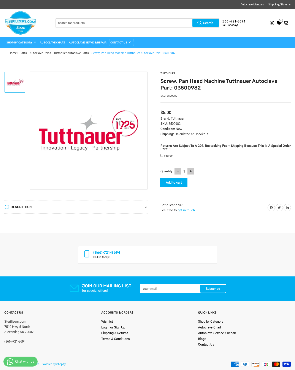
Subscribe (213, 289)
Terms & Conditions (115, 339)
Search (208, 23)
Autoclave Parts (40, 53)
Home (13, 53)
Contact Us (206, 344)
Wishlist (107, 322)
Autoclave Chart (209, 327)
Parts (23, 53)
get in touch (186, 210)
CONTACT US (118, 42)
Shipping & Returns (114, 333)
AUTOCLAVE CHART (52, 42)
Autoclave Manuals (252, 4)
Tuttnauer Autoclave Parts (71, 53)
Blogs (202, 339)
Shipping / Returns (279, 4)
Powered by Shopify (53, 364)
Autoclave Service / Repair (217, 333)
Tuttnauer (167, 73)
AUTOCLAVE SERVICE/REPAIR (87, 42)
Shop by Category (19, 42)
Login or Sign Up (113, 327)
